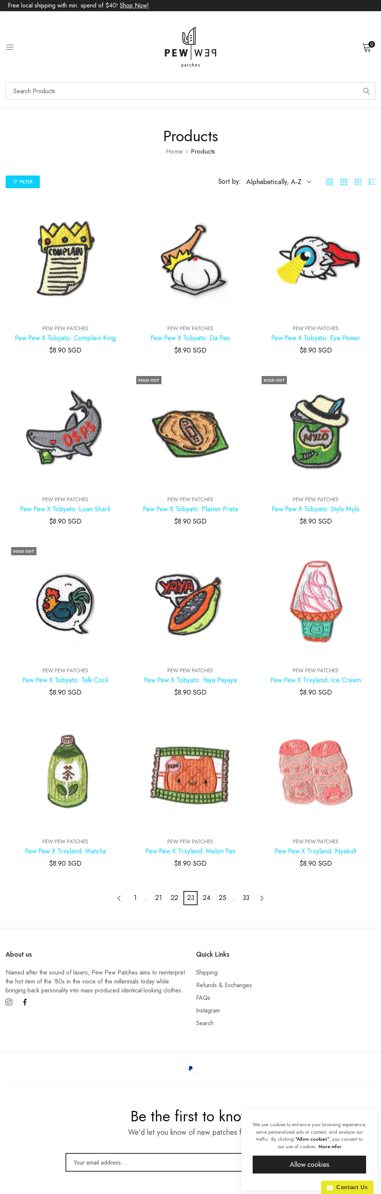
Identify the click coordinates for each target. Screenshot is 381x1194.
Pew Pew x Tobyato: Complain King (65, 338)
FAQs (203, 998)
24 (207, 898)
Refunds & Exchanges (224, 985)
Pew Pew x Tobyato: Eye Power (315, 338)
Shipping (207, 972)
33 (246, 898)
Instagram (208, 1010)
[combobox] (190, 91)
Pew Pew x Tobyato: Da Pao (190, 338)
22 (174, 898)
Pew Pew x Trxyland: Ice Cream (315, 680)
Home (174, 151)
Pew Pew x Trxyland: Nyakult (315, 851)
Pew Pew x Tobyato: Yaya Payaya (190, 680)
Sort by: (229, 181)
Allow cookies (309, 1164)
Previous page (119, 898)
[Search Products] (366, 91)
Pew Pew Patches (65, 328)
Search (205, 1023)
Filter (26, 182)
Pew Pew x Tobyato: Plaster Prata (190, 509)
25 (222, 898)
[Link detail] (9, 1002)
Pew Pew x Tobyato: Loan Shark (65, 509)
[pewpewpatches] (190, 47)
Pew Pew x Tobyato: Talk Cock (65, 680)
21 (158, 898)
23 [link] (190, 898)
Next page (262, 898)
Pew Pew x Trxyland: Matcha (65, 851)
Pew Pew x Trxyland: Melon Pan (190, 851)
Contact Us (350, 1187)
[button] (118, 210)
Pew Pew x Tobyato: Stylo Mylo (316, 509)
